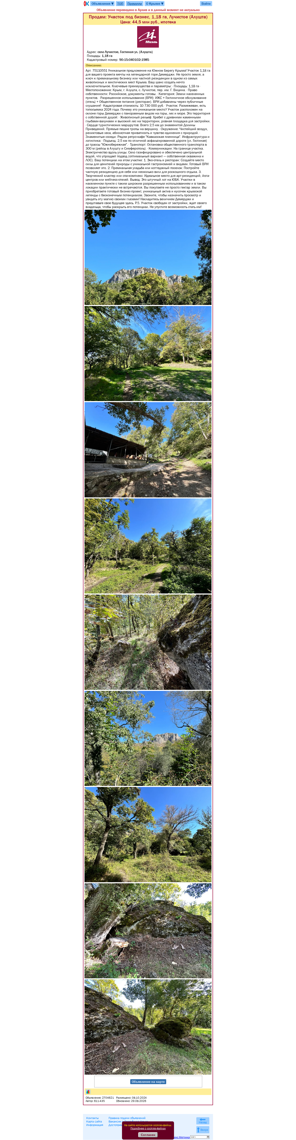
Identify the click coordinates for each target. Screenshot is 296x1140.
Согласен (148, 1135)
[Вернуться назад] (202, 1120)
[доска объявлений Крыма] (86, 3)
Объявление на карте (148, 1082)
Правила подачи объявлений (127, 1118)
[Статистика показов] (88, 1092)
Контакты (92, 1118)
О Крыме (155, 4)
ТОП (120, 3)
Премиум (134, 3)
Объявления (103, 4)
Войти (206, 3)
